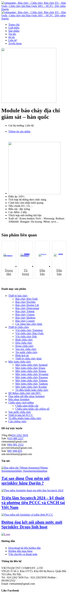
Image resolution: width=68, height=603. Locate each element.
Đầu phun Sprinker (18, 399)
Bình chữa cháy (24, 339)
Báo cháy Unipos (25, 314)
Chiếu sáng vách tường (21, 402)
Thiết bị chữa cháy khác (28, 358)
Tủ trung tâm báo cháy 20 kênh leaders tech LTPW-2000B (25, 272)
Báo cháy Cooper (25, 320)
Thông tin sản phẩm (19, 131)
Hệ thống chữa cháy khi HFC (24, 393)
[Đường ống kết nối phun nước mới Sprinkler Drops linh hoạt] (27, 514)
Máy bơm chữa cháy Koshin (31, 386)
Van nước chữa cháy (19, 412)
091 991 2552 (16, 444)
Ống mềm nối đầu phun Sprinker (26, 396)
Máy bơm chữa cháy (19, 361)
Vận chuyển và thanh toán (22, 554)
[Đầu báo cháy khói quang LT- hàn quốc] (42, 255)
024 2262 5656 (19, 435)
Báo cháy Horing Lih (27, 305)
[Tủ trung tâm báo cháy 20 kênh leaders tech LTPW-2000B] (25, 255)
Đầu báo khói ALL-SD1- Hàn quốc (59, 272)
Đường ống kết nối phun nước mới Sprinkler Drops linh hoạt (31, 524)
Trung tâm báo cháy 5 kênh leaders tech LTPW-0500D (8, 272)
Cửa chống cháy (17, 421)
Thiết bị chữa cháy (18, 327)
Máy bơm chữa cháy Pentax (30, 371)
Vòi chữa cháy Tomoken (29, 330)
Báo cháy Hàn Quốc (26, 298)
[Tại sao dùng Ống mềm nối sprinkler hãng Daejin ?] (34, 470)
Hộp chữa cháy (23, 342)
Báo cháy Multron (25, 317)
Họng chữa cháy (24, 345)
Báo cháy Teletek (25, 311)
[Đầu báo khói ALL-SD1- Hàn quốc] (59, 255)
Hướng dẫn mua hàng (20, 551)
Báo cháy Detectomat (27, 308)
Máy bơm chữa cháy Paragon (31, 377)
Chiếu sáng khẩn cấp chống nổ (32, 408)
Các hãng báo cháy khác (28, 323)
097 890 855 (15, 450)
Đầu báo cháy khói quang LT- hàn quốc (42, 272)
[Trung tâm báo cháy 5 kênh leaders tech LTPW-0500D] (8, 255)
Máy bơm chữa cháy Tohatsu (31, 380)
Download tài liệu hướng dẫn (24, 547)
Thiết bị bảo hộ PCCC (20, 415)
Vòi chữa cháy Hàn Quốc (29, 333)
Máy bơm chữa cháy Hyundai (31, 374)
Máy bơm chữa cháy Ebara (30, 367)
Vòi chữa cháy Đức (26, 336)
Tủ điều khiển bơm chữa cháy (31, 389)
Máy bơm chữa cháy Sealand (31, 364)
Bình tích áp (22, 355)
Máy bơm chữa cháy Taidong (31, 383)
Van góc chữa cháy (25, 349)
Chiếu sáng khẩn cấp (26, 405)
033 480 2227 (16, 438)
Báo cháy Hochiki (25, 301)
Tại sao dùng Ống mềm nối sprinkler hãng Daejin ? (25, 480)
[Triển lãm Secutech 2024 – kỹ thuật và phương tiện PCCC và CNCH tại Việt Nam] (32, 490)
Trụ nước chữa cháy (26, 352)
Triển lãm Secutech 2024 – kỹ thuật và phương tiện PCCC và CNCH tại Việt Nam (33, 503)
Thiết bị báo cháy (18, 295)
